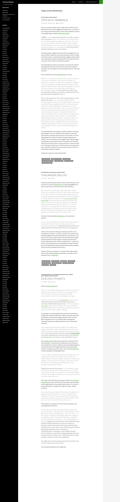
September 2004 (6, 320)
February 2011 (5, 173)
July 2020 (4, 32)
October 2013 (5, 110)
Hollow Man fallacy (48, 160)
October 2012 (5, 134)
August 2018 (5, 38)
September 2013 (6, 112)
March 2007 (5, 265)
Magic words (5, 12)
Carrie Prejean (46, 158)
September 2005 (6, 300)
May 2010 (4, 191)
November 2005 (5, 296)
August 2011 (5, 161)
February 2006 (5, 291)
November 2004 (5, 316)
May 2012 (4, 143)
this (51, 251)
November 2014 (5, 85)
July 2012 (4, 140)
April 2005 (4, 308)
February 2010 (5, 196)
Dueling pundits (53, 278)
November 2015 (5, 71)
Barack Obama (46, 261)
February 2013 (5, 126)
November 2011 (5, 155)
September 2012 (6, 136)
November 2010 (5, 179)
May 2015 (4, 75)
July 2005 (4, 304)
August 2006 (5, 279)
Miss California (69, 160)
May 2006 (4, 285)
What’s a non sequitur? (91, 1)
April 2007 (4, 263)
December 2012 (5, 130)
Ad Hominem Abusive (46, 274)
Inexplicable (52, 172)
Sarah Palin (45, 265)
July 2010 (4, 187)
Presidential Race (56, 263)
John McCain (71, 261)
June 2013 (4, 118)
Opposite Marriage (47, 162)
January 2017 (5, 59)
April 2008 (4, 240)
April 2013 (4, 122)
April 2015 (4, 77)
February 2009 (5, 220)
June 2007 (4, 259)
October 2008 (5, 228)
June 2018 (4, 40)
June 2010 (4, 189)
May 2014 (4, 96)
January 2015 (5, 81)
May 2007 (4, 261)
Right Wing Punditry (68, 263)
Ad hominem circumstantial (60, 274)
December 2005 (5, 294)
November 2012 (5, 132)
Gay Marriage (66, 158)
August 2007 (5, 255)
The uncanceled (5, 19)
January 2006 (5, 293)
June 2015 (4, 73)
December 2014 (5, 83)
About (73, 1)
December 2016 (5, 61)
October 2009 (5, 204)
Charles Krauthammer (51, 286)
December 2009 (5, 200)
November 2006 (5, 273)
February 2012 (5, 149)
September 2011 (6, 159)
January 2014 (5, 104)
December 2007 (5, 247)
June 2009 (4, 212)
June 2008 (4, 236)
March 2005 (5, 310)
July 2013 (4, 116)
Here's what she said (63, 33)
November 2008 (5, 226)
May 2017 (4, 51)
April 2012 (4, 145)
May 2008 (4, 238)
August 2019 (5, 34)
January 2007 (5, 269)
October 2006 (5, 275)
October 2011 (5, 157)
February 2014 (5, 102)
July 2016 (4, 65)
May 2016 (4, 69)
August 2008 (5, 232)
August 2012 (5, 138)
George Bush (76, 333)
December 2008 (5, 224)
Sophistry (53, 265)
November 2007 (5, 249)
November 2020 (5, 28)
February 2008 (5, 244)
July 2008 (4, 234)
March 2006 (5, 289)
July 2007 (4, 257)
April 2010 (4, 193)
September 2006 (6, 277)
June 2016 (4, 67)
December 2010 (5, 177)
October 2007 (5, 251)
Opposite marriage (54, 20)
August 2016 (5, 63)
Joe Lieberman (63, 300)
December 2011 (5, 153)
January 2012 (5, 151)
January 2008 (5, 245)
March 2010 (5, 194)
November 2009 (5, 202)
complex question (49, 341)
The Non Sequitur (8, 2)
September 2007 (6, 253)
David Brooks (45, 172)
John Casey (52, 23)
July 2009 (4, 210)
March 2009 (5, 218)
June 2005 (4, 306)
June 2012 (4, 142)
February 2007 (5, 267)
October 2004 (5, 318)
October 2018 (5, 36)
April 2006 (4, 287)
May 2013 (4, 120)
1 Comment (61, 23)
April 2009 (4, 216)
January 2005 (5, 314)
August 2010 (5, 185)
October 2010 (5, 181)
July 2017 (4, 47)
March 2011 (5, 171)
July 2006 (4, 281)
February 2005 (5, 312)
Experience (63, 261)
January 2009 (5, 222)
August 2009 (5, 208)
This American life (54, 175)
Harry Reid (44, 306)
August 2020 (5, 30)
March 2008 (5, 242)
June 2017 (4, 49)
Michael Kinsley (52, 17)
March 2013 (5, 124)
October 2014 (5, 87)
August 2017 (5, 45)
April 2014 (4, 98)
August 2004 (5, 322)
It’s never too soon (6, 17)
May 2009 (4, 214)
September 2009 (6, 206)
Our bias (81, 1)
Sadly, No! (55, 255)
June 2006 (4, 283)
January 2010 (5, 198)
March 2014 (5, 100)
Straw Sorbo (5, 10)
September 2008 (6, 230)
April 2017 (4, 53)
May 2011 (4, 167)
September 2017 (6, 43)
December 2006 (5, 271)
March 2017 (5, 55)
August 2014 (5, 91)
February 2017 (5, 57)
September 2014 (6, 89)
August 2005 (5, 302)
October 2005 (5, 298)
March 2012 (5, 147)
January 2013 (5, 128)
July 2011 (4, 163)
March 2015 (5, 79)
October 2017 (5, 41)
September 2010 (6, 183)
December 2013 (5, 106)
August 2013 (5, 114)
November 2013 (5, 108)
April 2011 (4, 169)
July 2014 (4, 92)
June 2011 (4, 165)
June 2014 (4, 94)
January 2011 (5, 175)
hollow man (44, 17)
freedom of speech (56, 158)
